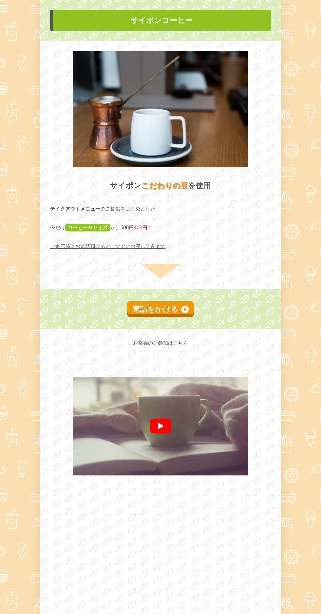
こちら (180, 343)
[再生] (160, 426)
